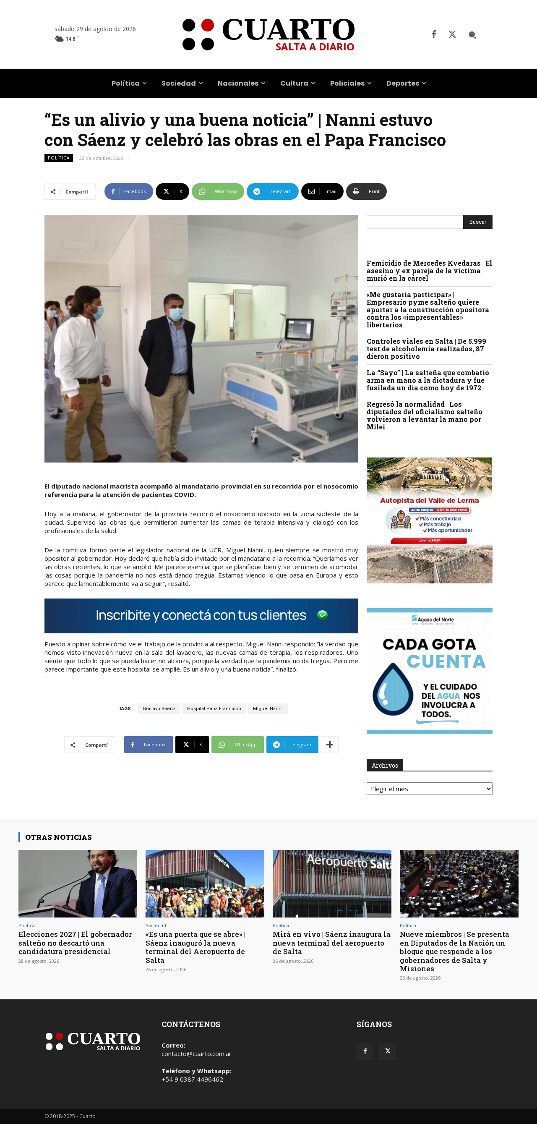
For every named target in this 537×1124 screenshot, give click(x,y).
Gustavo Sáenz (159, 708)
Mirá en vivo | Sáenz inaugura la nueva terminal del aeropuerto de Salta (332, 942)
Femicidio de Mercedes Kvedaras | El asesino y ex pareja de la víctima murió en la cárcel (429, 270)
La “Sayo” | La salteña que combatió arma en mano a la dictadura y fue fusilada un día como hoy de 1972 (428, 380)
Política (59, 158)
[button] (472, 35)
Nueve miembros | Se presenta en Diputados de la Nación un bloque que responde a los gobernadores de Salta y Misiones (454, 951)
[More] (330, 744)
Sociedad (156, 925)
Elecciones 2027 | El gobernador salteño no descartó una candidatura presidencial (75, 942)
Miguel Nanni (268, 708)
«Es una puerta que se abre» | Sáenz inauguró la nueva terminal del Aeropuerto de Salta (195, 947)
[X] (452, 35)
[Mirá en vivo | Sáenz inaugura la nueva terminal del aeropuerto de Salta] (332, 883)
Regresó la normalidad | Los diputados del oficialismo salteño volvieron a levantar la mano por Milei (424, 415)
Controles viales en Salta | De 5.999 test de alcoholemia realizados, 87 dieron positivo (426, 349)
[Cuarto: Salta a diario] (268, 34)
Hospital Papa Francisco (214, 708)
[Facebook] (434, 35)
